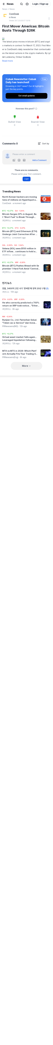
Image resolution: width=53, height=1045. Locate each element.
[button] (7, 211)
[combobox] (43, 143)
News (4, 9)
